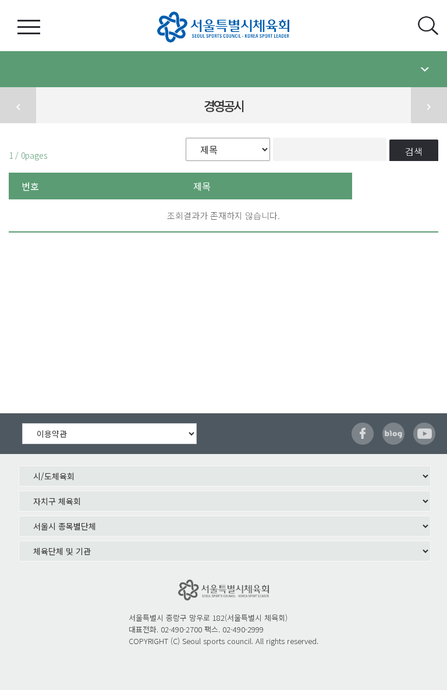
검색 (414, 151)
